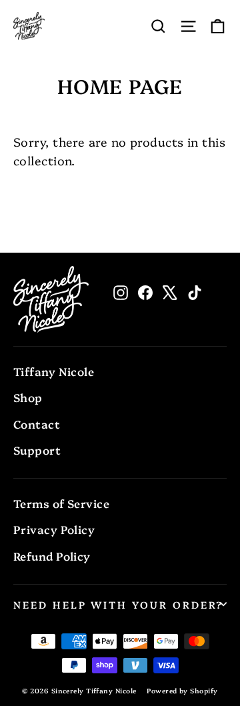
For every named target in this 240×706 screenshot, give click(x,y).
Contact (36, 423)
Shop (28, 397)
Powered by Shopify (182, 690)
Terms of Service (61, 503)
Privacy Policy (54, 529)
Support (37, 449)
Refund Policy (52, 555)
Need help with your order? (118, 604)
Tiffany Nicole (53, 371)
